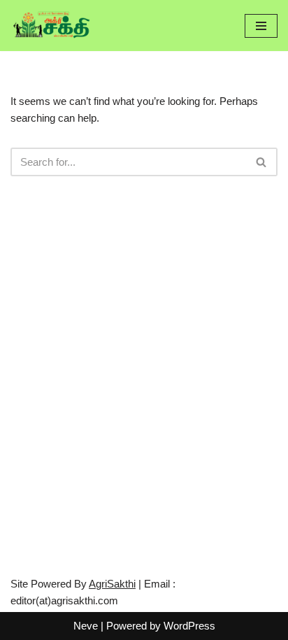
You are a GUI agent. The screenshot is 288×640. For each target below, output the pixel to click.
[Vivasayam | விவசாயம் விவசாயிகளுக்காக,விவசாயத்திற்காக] (52, 25)
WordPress (189, 626)
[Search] (262, 162)
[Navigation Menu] (261, 26)
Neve (85, 626)
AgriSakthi (112, 584)
